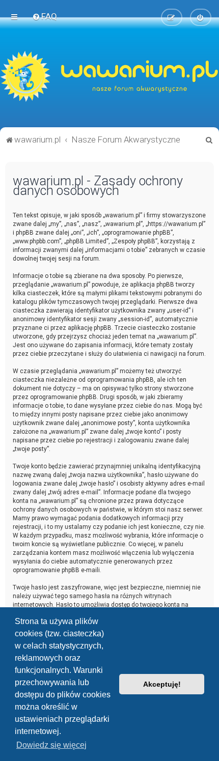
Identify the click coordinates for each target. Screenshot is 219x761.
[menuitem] (45, 16)
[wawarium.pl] (109, 76)
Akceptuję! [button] (162, 684)
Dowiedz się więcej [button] (51, 745)
